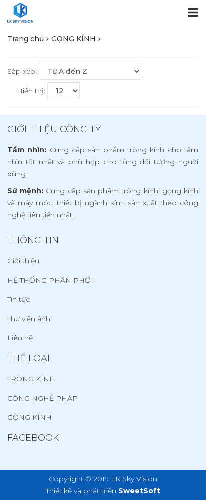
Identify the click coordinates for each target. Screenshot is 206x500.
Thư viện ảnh (29, 318)
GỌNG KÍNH (74, 38)
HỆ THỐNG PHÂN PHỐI (51, 280)
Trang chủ (26, 38)
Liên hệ (20, 337)
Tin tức (19, 299)
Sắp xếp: (22, 71)
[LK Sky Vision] (21, 12)
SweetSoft (139, 490)
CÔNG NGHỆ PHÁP (43, 398)
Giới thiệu (24, 260)
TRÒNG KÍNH (32, 378)
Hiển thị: (31, 90)
